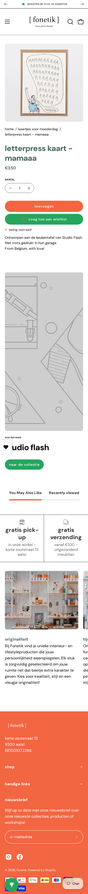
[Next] (82, 4)
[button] (69, 21)
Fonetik (22, 870)
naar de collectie (24, 464)
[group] (44, 4)
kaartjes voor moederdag (38, 129)
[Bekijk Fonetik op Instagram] (8, 857)
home (9, 129)
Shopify (50, 870)
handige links (17, 783)
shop (9, 766)
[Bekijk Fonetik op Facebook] (19, 857)
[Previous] (6, 4)
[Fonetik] (44, 21)
